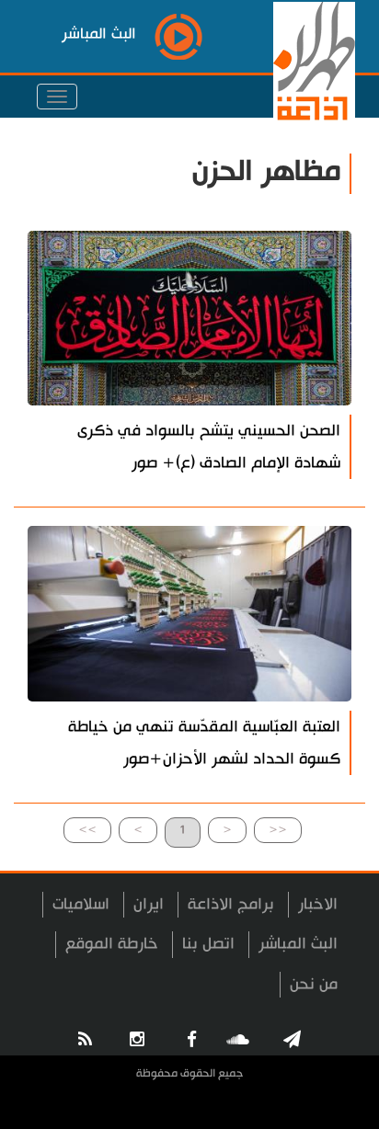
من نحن (314, 984)
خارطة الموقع (111, 943)
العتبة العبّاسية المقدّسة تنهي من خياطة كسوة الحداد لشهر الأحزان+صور (204, 743)
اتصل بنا (208, 943)
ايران (148, 904)
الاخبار (318, 904)
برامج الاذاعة (231, 904)
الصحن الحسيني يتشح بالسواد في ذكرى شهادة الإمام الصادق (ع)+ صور (208, 447)
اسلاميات (80, 904)
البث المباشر (298, 943)
